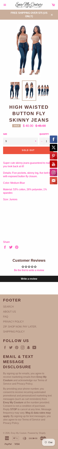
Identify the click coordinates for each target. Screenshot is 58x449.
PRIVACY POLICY (13, 321)
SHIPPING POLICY (14, 331)
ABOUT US (9, 311)
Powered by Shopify (37, 433)
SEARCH (8, 306)
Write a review (29, 278)
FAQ (5, 316)
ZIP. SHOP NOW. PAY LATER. (20, 326)
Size (5, 134)
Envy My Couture (18, 433)
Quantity (44, 134)
